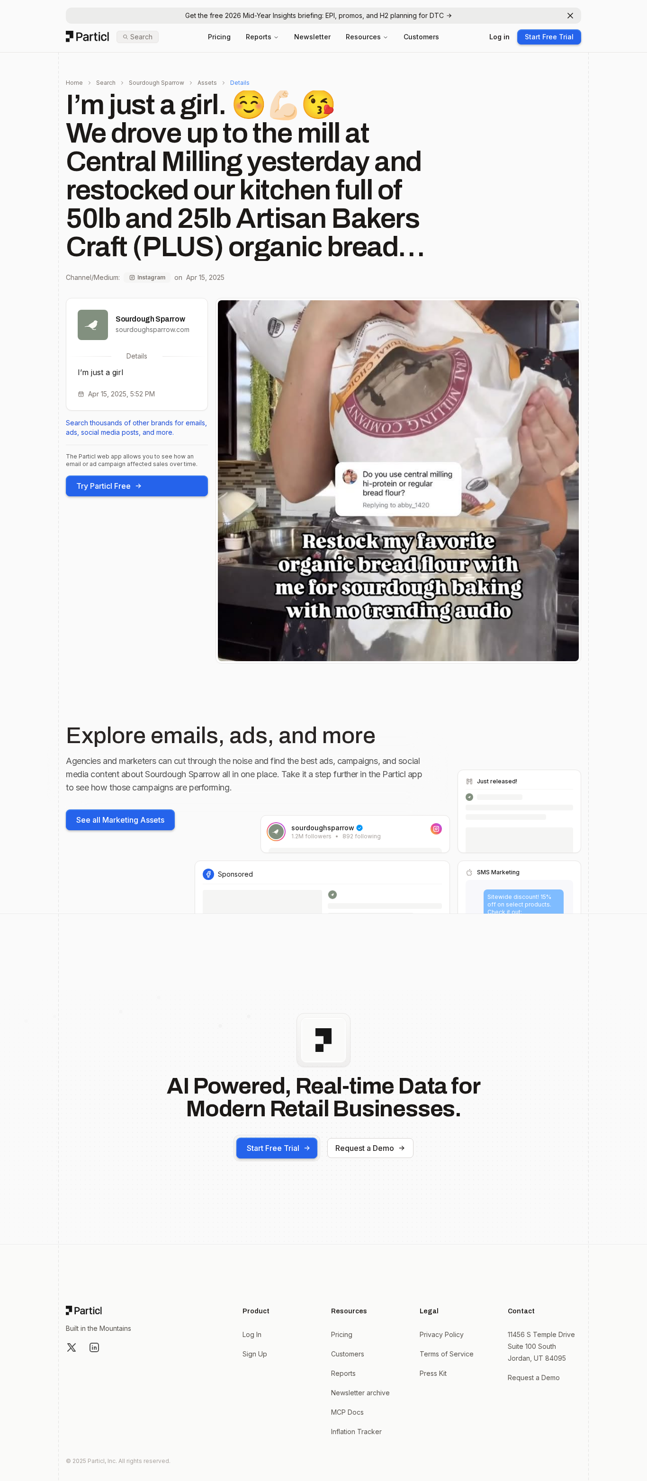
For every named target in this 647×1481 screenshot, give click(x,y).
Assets (207, 82)
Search (106, 82)
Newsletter (312, 37)
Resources (363, 37)
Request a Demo (364, 1148)
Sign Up (255, 1354)
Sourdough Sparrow (156, 82)
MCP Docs (347, 1412)
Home (74, 82)
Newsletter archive (360, 1393)
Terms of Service (447, 1354)
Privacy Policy (442, 1334)
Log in (499, 37)
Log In (252, 1334)
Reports (258, 37)
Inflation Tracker (356, 1431)
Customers (421, 37)
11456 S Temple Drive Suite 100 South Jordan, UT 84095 (541, 1346)
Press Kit (433, 1373)
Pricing (219, 37)
